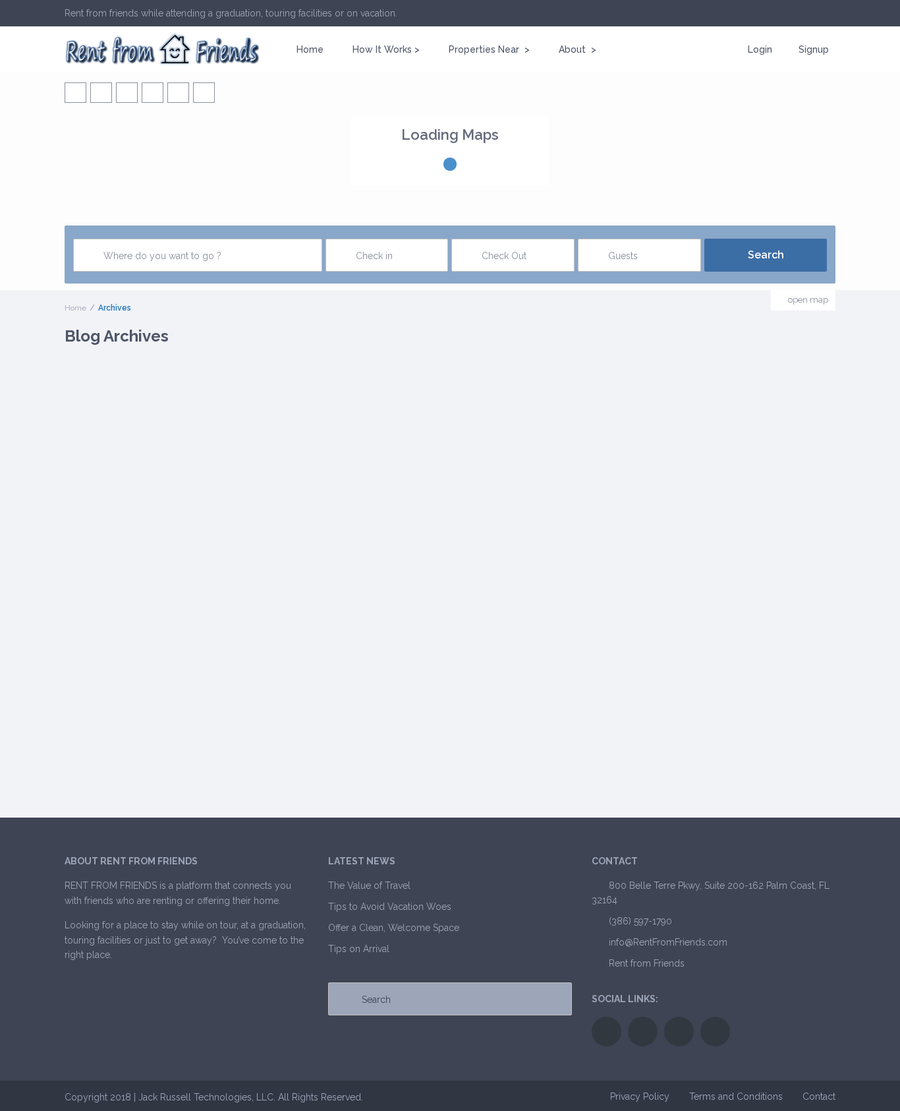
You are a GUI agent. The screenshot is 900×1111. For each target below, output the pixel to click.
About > (577, 49)
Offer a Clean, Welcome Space (393, 927)
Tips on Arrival (358, 949)
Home (309, 49)
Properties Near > (489, 49)
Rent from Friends (647, 963)
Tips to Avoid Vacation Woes (389, 906)
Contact (818, 1096)
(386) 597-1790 (640, 921)
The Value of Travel (369, 885)
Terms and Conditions (736, 1096)
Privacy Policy (639, 1096)
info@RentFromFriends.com (668, 942)
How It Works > (386, 49)
